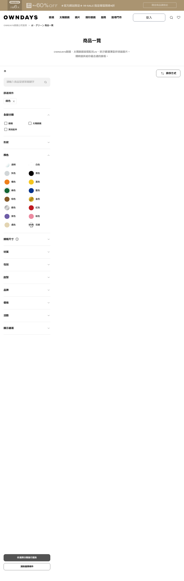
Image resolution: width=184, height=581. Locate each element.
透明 (13, 165)
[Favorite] (178, 17)
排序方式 (171, 73)
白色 (38, 165)
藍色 (38, 191)
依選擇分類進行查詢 (27, 558)
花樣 (38, 225)
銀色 (13, 208)
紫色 (13, 216)
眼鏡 (10, 124)
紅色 (38, 208)
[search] (45, 82)
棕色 (13, 199)
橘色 (13, 182)
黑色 (38, 173)
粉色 (38, 216)
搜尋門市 (116, 17)
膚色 (13, 225)
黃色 (38, 182)
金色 (38, 199)
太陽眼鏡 (37, 124)
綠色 (13, 191)
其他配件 (12, 130)
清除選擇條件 (27, 567)
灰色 (13, 173)
